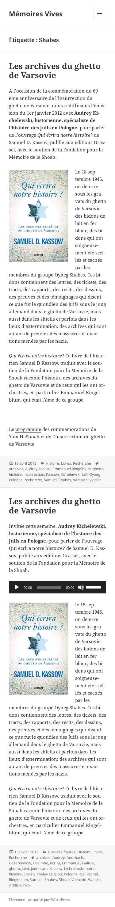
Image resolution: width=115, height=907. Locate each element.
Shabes (65, 479)
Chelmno (40, 863)
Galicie (88, 863)
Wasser (94, 879)
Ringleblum (18, 879)
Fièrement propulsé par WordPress (39, 899)
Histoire (52, 463)
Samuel (50, 479)
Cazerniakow (20, 863)
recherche (33, 479)
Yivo (26, 885)
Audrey (31, 468)
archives (16, 468)
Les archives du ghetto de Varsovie (55, 70)
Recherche (82, 463)
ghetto (98, 468)
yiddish (96, 479)
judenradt (39, 868)
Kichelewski (70, 474)
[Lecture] (17, 587)
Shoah (64, 879)
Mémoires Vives (36, 13)
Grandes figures (61, 852)
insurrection (34, 474)
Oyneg (94, 474)
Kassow (52, 474)
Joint (25, 868)
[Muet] (81, 587)
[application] (57, 587)
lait (84, 474)
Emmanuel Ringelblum (71, 468)
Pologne (16, 479)
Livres (66, 463)
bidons (45, 468)
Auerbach (75, 857)
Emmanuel (71, 863)
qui (82, 874)
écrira (55, 863)
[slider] (94, 586)
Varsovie (80, 479)
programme (28, 429)
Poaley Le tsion (49, 874)
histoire (15, 474)
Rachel (92, 874)
